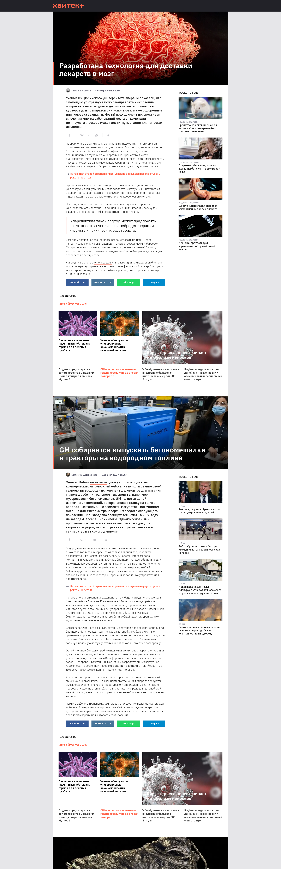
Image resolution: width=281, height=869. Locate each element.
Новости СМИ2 (67, 295)
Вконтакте (103, 282)
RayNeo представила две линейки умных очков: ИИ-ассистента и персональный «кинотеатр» (203, 374)
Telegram (154, 282)
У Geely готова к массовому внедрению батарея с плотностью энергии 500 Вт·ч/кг (160, 374)
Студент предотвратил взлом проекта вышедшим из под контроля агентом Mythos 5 (76, 374)
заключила (98, 482)
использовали (103, 262)
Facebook (77, 282)
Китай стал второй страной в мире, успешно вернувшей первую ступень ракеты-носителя (115, 175)
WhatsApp (128, 282)
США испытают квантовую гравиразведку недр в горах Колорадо (119, 373)
